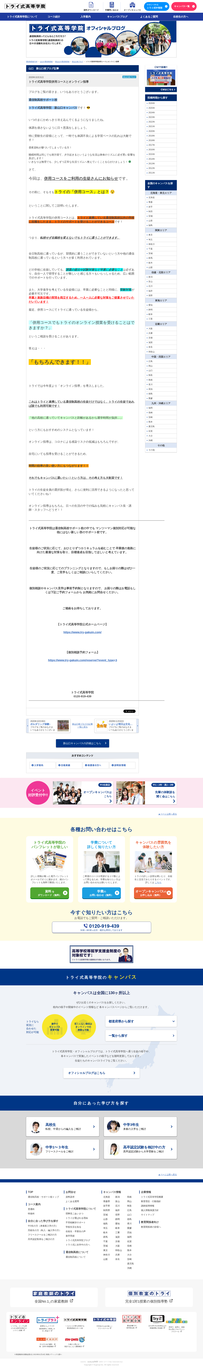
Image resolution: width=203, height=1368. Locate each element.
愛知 (117, 1223)
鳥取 (129, 1205)
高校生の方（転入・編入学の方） (44, 1230)
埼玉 (105, 1228)
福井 (117, 1210)
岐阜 (117, 1228)
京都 (117, 1241)
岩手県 (106, 1205)
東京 (105, 1250)
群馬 (105, 1237)
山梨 (105, 1259)
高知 (129, 1232)
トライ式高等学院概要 (152, 1197)
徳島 (129, 1219)
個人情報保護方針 (150, 1210)
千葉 (105, 1241)
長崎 (129, 1246)
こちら (158, 882)
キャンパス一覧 (182, 6)
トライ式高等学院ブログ (78, 1240)
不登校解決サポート (76, 1222)
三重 (117, 1232)
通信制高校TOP (31, 61)
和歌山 (118, 1250)
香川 (129, 1223)
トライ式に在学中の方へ (78, 1244)
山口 (129, 1214)
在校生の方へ (180, 16)
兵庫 (117, 1254)
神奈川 (106, 1254)
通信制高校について (76, 1257)
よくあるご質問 (149, 16)
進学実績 (70, 1236)
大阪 (117, 1246)
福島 (105, 1223)
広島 (129, 1210)
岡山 (129, 1201)
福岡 (129, 1237)
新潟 (117, 1197)
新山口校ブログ (77, 61)
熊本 (129, 1250)
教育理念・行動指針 (151, 1201)
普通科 (31, 1209)
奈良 (117, 1259)
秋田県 (106, 1210)
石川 (117, 1205)
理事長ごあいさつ (74, 1213)
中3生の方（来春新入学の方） (43, 1226)
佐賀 (129, 1241)
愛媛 (129, 1228)
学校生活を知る (73, 1227)
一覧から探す (118, 1035)
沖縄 (129, 1268)
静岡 (117, 1219)
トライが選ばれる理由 (77, 1218)
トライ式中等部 (154, 6)
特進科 (31, 1213)
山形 (105, 1219)
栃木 (105, 1232)
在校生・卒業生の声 (76, 1231)
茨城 (105, 1246)
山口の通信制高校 (46, 61)
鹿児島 (130, 1263)
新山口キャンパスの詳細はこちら (82, 743)
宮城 (105, 1214)
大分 (129, 1254)
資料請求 (70, 1197)
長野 (117, 1214)
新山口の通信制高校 (62, 61)
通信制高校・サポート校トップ (43, 1197)
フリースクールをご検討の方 (42, 1234)
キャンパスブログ (117, 16)
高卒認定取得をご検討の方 (41, 1239)
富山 (117, 1201)
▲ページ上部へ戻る (167, 814)
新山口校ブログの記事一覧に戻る (82, 725)
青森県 (106, 1201)
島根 (129, 1197)
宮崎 (129, 1259)
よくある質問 (72, 1201)
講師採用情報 (147, 1205)
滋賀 (117, 1237)
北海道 (106, 1197)
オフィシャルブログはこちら (86, 1073)
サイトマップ (147, 1214)
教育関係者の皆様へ (151, 1227)
